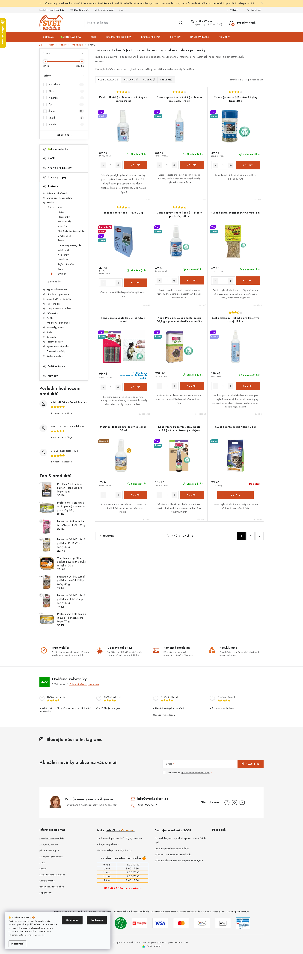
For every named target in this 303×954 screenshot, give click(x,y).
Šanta (65, 111)
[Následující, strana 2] (250, 536)
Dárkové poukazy (55, 356)
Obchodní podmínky (139, 911)
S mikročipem (64, 235)
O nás (42, 862)
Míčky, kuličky (64, 221)
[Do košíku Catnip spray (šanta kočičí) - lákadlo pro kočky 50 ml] (191, 280)
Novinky (53, 376)
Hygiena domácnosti (57, 289)
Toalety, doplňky (54, 341)
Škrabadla (51, 337)
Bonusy (42, 868)
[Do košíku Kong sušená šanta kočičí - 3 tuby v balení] (135, 387)
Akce (65, 91)
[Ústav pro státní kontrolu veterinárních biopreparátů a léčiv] (243, 923)
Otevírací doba (120, 911)
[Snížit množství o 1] (103, 165)
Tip (65, 104)
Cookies (207, 911)
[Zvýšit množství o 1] (118, 165)
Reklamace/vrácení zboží (51, 886)
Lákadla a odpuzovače (58, 294)
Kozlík (65, 117)
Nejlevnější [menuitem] (131, 79)
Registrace (256, 10)
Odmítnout (72, 920)
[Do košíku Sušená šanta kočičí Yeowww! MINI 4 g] (248, 280)
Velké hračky (64, 250)
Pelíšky (50, 318)
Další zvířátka (56, 366)
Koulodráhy (63, 254)
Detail (235, 495)
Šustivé (61, 240)
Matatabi (65, 124)
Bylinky (62, 273)
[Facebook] (226, 802)
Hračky (50, 202)
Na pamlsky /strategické (69, 245)
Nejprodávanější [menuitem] (108, 79)
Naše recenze (104, 911)
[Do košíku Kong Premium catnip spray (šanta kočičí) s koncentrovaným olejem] (191, 495)
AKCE (51, 158)
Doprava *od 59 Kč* (65, 911)
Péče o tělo (52, 313)
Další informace (26, 934)
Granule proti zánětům (237, 911)
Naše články (219, 911)
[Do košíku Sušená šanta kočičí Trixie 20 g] (135, 282)
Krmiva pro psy (57, 177)
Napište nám (45, 892)
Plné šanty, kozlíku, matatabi (72, 231)
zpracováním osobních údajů (195, 772)
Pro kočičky (56, 207)
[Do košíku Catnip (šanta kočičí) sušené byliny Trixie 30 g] (248, 165)
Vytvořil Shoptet (153, 946)
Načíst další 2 (182, 535)
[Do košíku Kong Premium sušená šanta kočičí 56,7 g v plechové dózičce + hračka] (191, 386)
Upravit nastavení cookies (178, 942)
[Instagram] (234, 802)
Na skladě (65, 84)
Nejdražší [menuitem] (149, 79)
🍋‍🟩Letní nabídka (58, 149)
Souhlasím (97, 920)
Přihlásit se (250, 763)
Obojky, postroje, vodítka (59, 308)
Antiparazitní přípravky (57, 193)
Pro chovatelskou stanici (58, 322)
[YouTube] (242, 802)
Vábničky (62, 226)
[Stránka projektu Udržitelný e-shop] (121, 923)
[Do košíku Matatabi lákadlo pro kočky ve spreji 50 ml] (135, 495)
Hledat (180, 23)
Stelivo (50, 332)
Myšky (61, 212)
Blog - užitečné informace (52, 874)
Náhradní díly (53, 303)
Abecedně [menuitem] (166, 79)
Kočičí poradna (47, 880)
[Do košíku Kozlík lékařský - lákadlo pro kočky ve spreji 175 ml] (248, 386)
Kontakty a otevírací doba (52, 10)
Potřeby (53, 186)
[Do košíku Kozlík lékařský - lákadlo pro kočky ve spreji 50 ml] (135, 165)
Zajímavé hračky (66, 264)
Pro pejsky (55, 281)
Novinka (65, 98)
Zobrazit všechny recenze (84, 684)
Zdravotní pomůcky (56, 351)
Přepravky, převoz (55, 327)
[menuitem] (48, 37)
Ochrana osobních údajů (189, 911)
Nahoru (109, 535)
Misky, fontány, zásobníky (59, 299)
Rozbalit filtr (62, 134)
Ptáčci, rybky (64, 216)
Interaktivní (63, 259)
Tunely (61, 269)
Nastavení (17, 943)
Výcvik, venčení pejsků (57, 346)
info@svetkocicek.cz (152, 798)
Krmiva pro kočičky (59, 168)
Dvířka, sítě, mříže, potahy (59, 197)
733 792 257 (204, 21)
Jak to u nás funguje (104, 10)
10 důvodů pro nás (79, 10)
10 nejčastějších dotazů (51, 856)
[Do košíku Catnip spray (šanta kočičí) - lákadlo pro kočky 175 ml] (191, 165)
